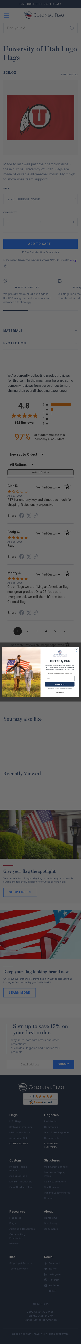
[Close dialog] (76, 649)
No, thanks (60, 692)
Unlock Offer (60, 684)
